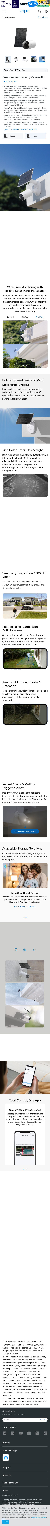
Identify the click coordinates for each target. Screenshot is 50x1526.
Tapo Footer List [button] (10, 1482)
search (39, 11)
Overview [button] (42, 17)
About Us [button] (6, 1475)
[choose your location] (46, 11)
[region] (25, 38)
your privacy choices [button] (39, 1517)
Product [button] (6, 1442)
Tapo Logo (24, 11)
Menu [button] (3, 11)
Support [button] (6, 1467)
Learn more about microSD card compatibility (20, 129)
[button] (5, 1457)
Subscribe (43, 1420)
